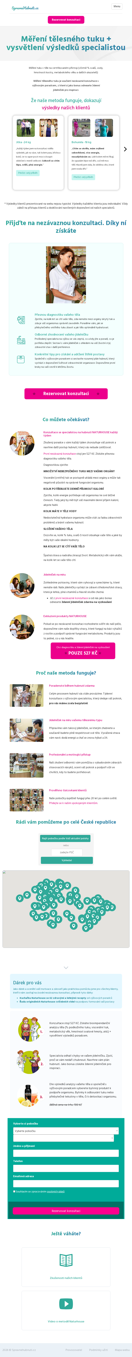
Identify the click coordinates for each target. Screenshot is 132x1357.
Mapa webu (122, 1350)
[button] (54, 905)
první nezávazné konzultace (71, 598)
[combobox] (66, 1131)
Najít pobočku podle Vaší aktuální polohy (65, 838)
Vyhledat (67, 860)
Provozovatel (74, 1350)
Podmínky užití (98, 1350)
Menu (117, 6)
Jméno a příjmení (24, 1146)
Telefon (18, 1161)
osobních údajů (56, 1192)
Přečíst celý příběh (28, 173)
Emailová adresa (23, 1176)
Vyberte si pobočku (25, 1124)
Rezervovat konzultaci (66, 20)
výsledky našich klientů (66, 108)
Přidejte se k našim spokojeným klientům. (73, 803)
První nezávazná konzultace (59, 454)
